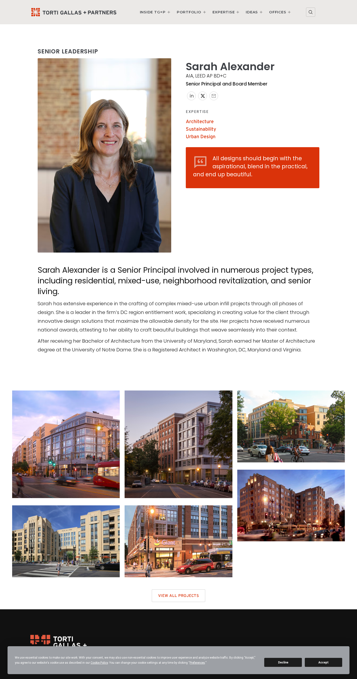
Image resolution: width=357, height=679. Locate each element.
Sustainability (201, 129)
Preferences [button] (197, 662)
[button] (155, 12)
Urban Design (200, 136)
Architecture (200, 121)
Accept (323, 662)
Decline (283, 662)
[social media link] (191, 96)
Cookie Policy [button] (99, 662)
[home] (73, 12)
